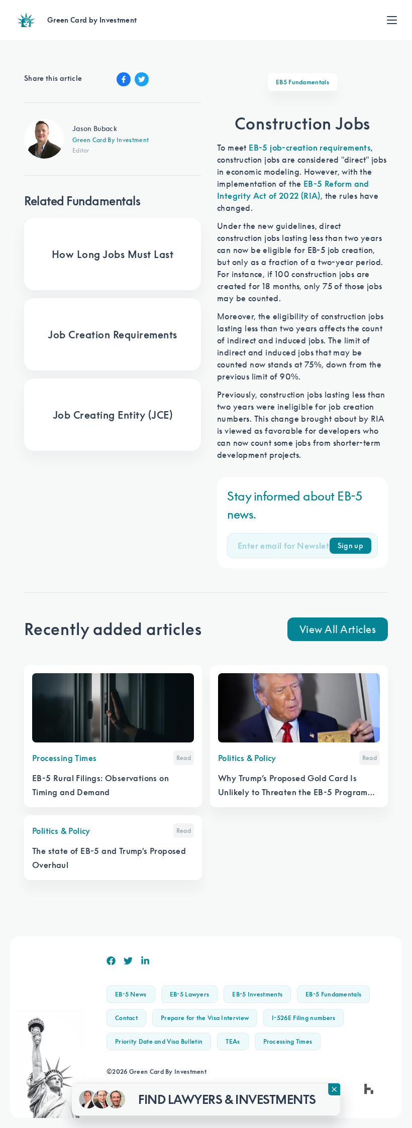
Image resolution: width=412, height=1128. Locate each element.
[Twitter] (128, 960)
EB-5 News (131, 994)
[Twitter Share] (142, 79)
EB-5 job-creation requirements (310, 148)
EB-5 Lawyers (190, 994)
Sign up (350, 545)
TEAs (233, 1041)
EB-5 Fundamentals (333, 994)
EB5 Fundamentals (302, 82)
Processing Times (288, 1041)
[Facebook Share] (124, 79)
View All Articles (337, 629)
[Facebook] (111, 960)
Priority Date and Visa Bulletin (158, 1041)
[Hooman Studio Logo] (369, 1089)
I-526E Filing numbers (303, 1018)
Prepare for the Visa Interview (205, 1018)
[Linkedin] (145, 960)
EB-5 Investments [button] (257, 994)
